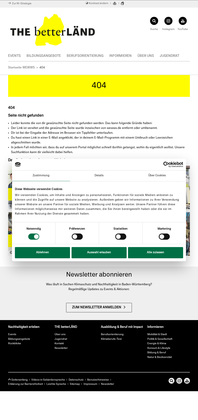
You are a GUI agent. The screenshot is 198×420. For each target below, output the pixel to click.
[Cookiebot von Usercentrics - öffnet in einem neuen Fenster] (166, 164)
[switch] (77, 236)
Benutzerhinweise (98, 379)
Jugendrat (169, 56)
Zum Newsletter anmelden (96, 307)
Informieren (120, 56)
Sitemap (75, 384)
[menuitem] (17, 56)
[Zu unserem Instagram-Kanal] (179, 381)
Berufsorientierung (85, 56)
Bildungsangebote (43, 56)
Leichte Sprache (56, 384)
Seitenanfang (19, 379)
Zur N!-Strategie (21, 3)
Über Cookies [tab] (157, 175)
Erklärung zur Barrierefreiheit (25, 384)
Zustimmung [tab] (41, 175)
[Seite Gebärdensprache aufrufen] (122, 4)
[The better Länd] (52, 30)
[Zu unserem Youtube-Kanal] (187, 381)
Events (14, 56)
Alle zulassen (155, 252)
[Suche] (171, 381)
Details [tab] (99, 175)
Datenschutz (76, 379)
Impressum (90, 384)
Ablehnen (42, 252)
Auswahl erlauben (99, 252)
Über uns (145, 56)
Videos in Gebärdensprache (48, 379)
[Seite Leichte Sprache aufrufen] (115, 4)
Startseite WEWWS (21, 67)
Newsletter (107, 384)
